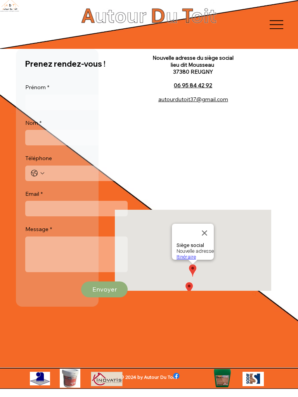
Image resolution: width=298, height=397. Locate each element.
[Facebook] (176, 376)
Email (34, 193)
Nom (33, 122)
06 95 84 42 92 (193, 85)
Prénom (37, 87)
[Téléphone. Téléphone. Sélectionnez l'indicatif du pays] (37, 173)
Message (38, 229)
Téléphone (38, 158)
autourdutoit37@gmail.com (193, 99)
